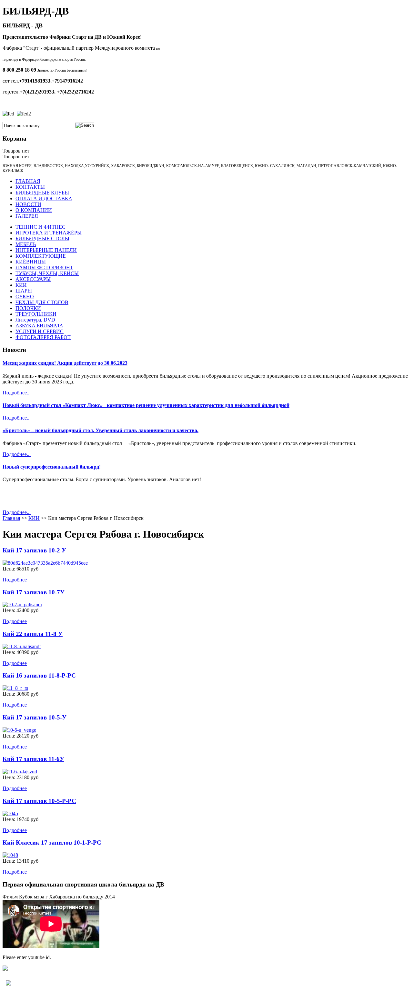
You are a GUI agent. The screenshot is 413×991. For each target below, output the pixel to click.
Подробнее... (17, 392)
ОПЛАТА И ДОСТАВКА (43, 198)
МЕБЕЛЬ (25, 244)
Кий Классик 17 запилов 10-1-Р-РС (52, 842)
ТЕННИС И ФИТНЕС (40, 227)
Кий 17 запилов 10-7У (34, 592)
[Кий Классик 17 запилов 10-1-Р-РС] (10, 855)
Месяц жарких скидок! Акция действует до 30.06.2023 (65, 363)
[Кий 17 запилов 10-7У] (22, 604)
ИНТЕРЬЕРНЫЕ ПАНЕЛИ (46, 250)
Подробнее (15, 579)
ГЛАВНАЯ (27, 181)
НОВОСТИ (28, 204)
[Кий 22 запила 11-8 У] (22, 646)
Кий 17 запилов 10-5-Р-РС (39, 801)
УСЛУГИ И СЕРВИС (39, 331)
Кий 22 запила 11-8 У (33, 633)
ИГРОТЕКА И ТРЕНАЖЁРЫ (48, 232)
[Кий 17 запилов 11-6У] (20, 771)
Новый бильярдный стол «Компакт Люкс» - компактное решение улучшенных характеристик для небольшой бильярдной (146, 405)
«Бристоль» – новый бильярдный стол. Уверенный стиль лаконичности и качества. (100, 430)
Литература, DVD (35, 319)
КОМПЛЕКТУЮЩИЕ (40, 256)
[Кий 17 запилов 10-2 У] (45, 563)
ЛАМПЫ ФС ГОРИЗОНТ (44, 267)
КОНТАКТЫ (30, 187)
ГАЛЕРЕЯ (26, 216)
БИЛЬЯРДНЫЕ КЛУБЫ (42, 192)
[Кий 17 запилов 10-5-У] (19, 730)
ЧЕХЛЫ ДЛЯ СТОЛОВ (41, 302)
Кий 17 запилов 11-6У (33, 759)
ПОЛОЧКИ (28, 308)
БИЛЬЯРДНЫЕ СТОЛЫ (42, 238)
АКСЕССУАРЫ (33, 279)
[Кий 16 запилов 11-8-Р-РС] (15, 688)
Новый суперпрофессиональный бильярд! (52, 467)
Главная (11, 518)
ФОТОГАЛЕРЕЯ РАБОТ (43, 337)
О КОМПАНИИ (33, 210)
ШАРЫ (23, 290)
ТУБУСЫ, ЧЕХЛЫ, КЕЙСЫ (47, 273)
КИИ (21, 285)
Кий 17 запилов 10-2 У (34, 550)
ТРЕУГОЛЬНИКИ (35, 314)
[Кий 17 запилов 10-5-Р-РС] (10, 813)
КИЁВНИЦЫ (30, 261)
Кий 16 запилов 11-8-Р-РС (39, 675)
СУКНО (24, 296)
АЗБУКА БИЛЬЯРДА (39, 325)
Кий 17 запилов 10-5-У (34, 717)
